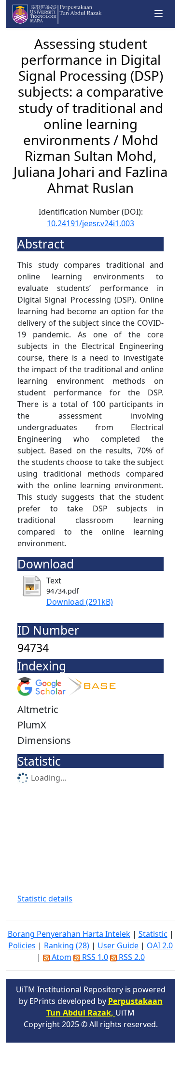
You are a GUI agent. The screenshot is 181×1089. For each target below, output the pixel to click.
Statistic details (44, 898)
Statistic (153, 934)
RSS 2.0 (131, 957)
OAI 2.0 (160, 945)
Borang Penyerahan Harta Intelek (69, 934)
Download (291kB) (79, 601)
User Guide (118, 945)
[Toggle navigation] (158, 14)
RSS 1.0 (94, 957)
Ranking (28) (66, 945)
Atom (60, 957)
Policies (22, 945)
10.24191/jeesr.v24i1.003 (90, 223)
